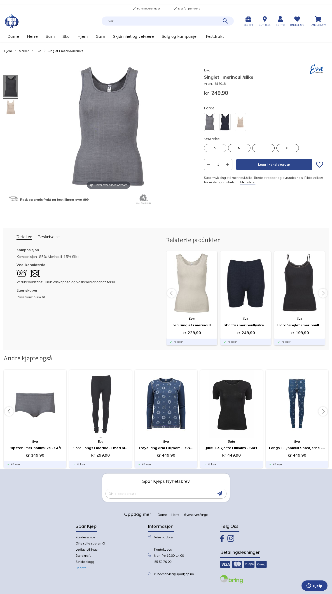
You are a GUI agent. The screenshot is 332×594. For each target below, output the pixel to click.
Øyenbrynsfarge (196, 515)
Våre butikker (163, 537)
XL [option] (287, 148)
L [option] (263, 148)
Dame (162, 515)
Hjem (8, 51)
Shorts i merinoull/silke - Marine (246, 325)
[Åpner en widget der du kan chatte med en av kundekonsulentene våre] (314, 586)
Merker (24, 51)
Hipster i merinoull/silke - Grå (35, 448)
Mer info (246, 182)
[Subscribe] (220, 493)
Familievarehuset (146, 8)
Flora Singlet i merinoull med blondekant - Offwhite (192, 325)
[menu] (166, 36)
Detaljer (24, 237)
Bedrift (81, 568)
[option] (209, 122)
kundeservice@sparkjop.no (174, 574)
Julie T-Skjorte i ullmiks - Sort (231, 448)
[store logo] (12, 21)
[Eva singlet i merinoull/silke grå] (10, 87)
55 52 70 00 (162, 562)
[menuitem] (13, 36)
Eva (38, 51)
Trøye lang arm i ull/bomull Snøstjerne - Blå (166, 448)
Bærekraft (83, 556)
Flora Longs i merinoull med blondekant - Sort (100, 448)
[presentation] (22, 238)
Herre (175, 515)
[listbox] (263, 122)
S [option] (215, 148)
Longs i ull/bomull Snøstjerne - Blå (297, 448)
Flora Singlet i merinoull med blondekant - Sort (299, 325)
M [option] (239, 148)
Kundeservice (85, 537)
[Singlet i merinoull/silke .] (10, 108)
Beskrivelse (49, 237)
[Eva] (316, 73)
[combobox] (168, 21)
